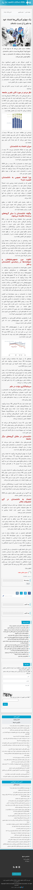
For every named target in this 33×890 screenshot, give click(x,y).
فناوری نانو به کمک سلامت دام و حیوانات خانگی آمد (18, 839)
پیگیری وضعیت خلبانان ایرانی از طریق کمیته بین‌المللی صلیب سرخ (15, 728)
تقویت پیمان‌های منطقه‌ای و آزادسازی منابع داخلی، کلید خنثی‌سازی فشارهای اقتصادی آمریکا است (16, 649)
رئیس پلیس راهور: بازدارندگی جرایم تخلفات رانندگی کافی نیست (16, 759)
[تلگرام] (16, 867)
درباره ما (27, 861)
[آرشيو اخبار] (19, 867)
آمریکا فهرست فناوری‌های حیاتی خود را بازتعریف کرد (18, 801)
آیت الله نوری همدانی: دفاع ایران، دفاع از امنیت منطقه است (17, 774)
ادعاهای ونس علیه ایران (23, 656)
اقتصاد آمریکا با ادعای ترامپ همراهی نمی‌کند (18, 626)
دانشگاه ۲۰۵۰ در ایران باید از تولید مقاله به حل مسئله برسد (17, 805)
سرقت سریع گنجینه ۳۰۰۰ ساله (23, 740)
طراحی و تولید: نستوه (15, 887)
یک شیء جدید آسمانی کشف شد (22, 828)
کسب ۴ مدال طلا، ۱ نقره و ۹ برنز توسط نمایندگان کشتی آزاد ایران (16, 738)
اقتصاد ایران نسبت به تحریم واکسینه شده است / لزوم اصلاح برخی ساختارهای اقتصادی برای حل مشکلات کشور (16, 646)
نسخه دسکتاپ (16, 874)
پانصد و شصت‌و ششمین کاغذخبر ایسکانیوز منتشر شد (18, 816)
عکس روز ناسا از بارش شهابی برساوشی (21, 813)
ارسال (5, 704)
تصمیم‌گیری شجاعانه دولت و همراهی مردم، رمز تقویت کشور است (16, 776)
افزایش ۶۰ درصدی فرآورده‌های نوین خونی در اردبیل (19, 768)
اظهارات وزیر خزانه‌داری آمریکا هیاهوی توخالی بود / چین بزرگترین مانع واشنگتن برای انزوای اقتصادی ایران (16, 638)
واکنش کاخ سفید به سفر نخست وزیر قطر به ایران (18, 628)
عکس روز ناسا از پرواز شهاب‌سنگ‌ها (22, 807)
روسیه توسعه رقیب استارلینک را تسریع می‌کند (20, 833)
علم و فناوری (20, 12)
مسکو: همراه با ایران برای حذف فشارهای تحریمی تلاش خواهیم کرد (15, 743)
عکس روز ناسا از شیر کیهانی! (23, 790)
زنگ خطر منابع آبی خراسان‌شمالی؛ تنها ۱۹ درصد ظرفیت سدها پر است (15, 751)
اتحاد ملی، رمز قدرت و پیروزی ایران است (21, 757)
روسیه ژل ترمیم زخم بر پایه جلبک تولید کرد (20, 826)
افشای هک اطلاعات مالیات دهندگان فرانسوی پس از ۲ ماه (17, 831)
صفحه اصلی (27, 12)
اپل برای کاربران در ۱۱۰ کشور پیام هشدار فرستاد (20, 837)
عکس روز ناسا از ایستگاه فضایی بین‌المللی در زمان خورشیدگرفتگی (16, 844)
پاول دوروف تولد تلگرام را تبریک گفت (21, 835)
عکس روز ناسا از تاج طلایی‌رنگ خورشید (21, 818)
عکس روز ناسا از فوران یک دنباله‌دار (22, 798)
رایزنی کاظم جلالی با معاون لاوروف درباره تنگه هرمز (19, 749)
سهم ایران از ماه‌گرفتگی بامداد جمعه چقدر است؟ (19, 726)
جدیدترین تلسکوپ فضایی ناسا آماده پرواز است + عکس (18, 803)
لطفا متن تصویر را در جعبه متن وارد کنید (20, 697)
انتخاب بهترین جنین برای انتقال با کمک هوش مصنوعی (18, 846)
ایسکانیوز (8, 62)
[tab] (16, 716)
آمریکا (28, 584)
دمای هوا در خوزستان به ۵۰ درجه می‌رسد (21, 736)
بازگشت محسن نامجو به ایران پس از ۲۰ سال (20, 762)
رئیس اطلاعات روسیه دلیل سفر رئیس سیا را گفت (19, 730)
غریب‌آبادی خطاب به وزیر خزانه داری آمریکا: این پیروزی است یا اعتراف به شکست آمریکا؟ (16, 653)
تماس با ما (26, 859)
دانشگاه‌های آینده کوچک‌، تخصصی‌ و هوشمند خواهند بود (18, 824)
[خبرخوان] (14, 867)
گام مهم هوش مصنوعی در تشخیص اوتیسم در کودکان (18, 842)
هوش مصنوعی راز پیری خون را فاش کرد (21, 792)
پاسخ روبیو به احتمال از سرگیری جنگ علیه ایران (18, 635)
